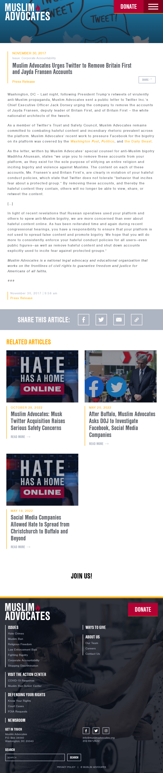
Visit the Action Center (27, 674)
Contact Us (92, 654)
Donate (128, 6)
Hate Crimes (16, 633)
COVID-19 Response (21, 680)
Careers (90, 648)
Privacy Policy (66, 767)
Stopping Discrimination (23, 665)
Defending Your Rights (26, 695)
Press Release (23, 81)
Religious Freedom (20, 644)
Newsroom (16, 720)
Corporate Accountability (38, 58)
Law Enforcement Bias (22, 649)
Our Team (91, 643)
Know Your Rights (19, 701)
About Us (92, 637)
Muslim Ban (15, 639)
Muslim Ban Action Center (25, 686)
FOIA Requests (17, 711)
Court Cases (16, 706)
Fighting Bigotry (18, 655)
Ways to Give (95, 627)
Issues (13, 627)
